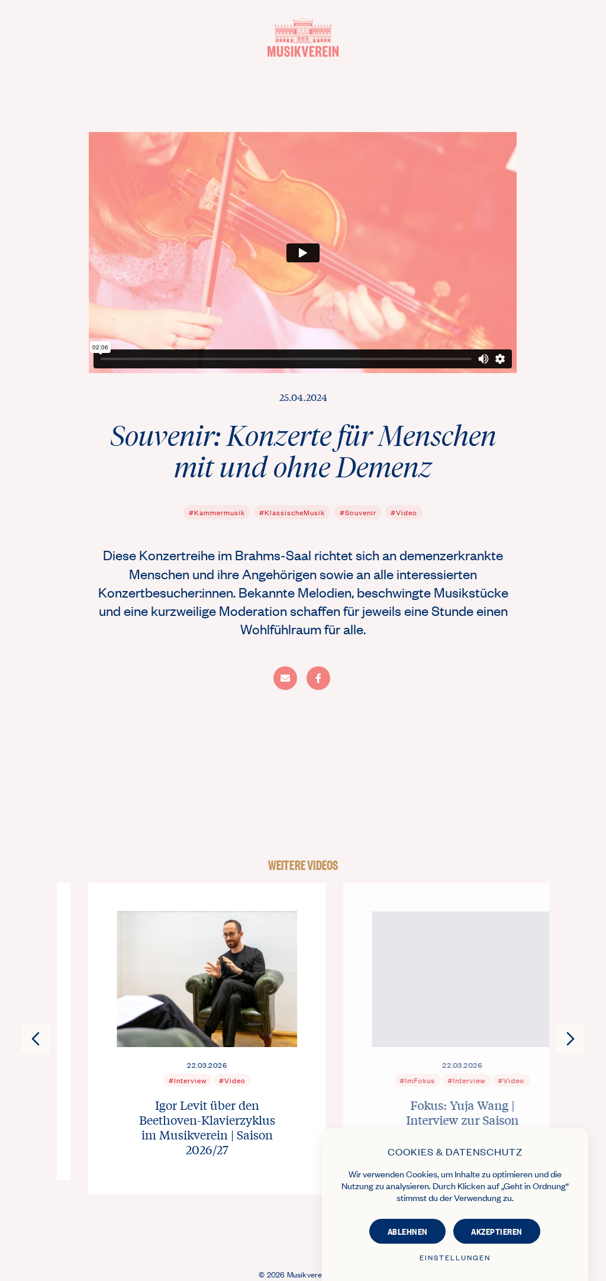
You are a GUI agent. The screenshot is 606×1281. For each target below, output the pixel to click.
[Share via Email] (285, 678)
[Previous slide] (35, 1039)
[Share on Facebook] (318, 678)
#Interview (156, 1079)
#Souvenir (358, 512)
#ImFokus (386, 1079)
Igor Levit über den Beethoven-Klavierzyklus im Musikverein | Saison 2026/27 (176, 1126)
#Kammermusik (217, 512)
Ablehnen (408, 1231)
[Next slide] (570, 1039)
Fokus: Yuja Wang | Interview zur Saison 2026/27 (431, 1119)
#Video (404, 512)
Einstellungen (455, 1257)
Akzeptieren (497, 1231)
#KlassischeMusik (292, 512)
